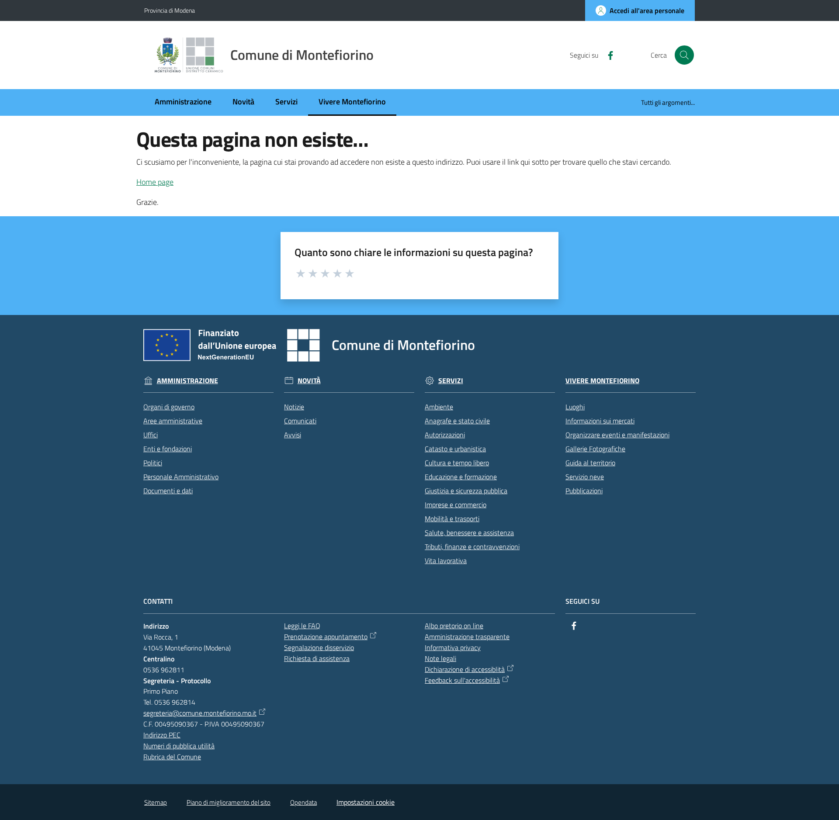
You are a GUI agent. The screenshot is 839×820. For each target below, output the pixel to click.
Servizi (450, 381)
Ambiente (439, 406)
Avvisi (292, 434)
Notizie (294, 406)
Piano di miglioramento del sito (228, 802)
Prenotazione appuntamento (325, 636)
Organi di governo (168, 406)
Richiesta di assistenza (317, 658)
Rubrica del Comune (172, 756)
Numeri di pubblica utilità (179, 745)
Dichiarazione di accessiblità (465, 669)
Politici (152, 462)
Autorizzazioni (445, 434)
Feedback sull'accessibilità (462, 680)
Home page (154, 182)
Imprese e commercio (455, 504)
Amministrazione (187, 381)
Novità (309, 381)
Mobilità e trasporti (452, 518)
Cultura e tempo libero (457, 462)
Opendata (303, 802)
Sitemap (155, 802)
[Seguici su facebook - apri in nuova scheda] (607, 54)
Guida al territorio (590, 462)
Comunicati (300, 420)
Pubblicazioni (584, 490)
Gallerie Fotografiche (595, 448)
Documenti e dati (168, 490)
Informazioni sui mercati (599, 420)
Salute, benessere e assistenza (469, 532)
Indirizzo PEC (161, 735)
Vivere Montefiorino (602, 381)
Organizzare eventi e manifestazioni (617, 434)
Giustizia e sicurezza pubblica (466, 490)
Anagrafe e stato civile (457, 420)
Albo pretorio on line (454, 625)
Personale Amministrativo (180, 476)
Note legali (440, 658)
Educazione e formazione (461, 476)
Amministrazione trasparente (467, 636)
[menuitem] (183, 102)
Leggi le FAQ (302, 625)
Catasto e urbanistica (455, 448)
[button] (684, 55)
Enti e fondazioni (167, 448)
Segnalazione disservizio (319, 647)
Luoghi (575, 406)
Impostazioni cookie (365, 802)
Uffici (150, 434)
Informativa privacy (453, 647)
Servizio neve (584, 476)
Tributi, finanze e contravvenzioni (472, 546)
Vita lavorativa (446, 560)
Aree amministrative (172, 420)
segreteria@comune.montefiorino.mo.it (200, 713)
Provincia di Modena (169, 10)
